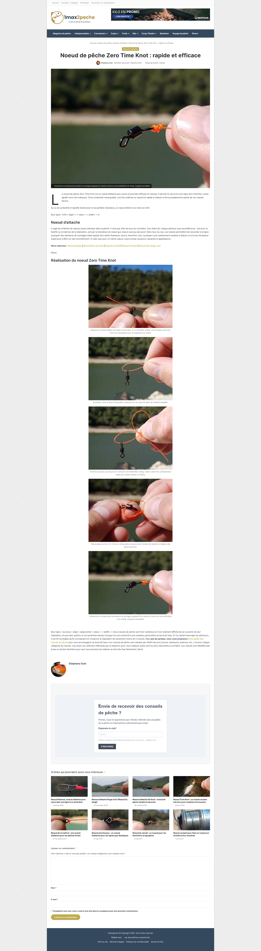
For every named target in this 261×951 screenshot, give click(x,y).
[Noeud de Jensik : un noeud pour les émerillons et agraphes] (151, 819)
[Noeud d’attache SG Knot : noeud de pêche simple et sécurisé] (151, 786)
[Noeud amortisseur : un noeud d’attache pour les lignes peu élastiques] (110, 819)
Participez (84, 3)
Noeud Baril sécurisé (93, 245)
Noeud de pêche (105, 43)
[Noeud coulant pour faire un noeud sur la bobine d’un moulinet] (191, 819)
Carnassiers (100, 33)
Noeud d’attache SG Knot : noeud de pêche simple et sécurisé (149, 800)
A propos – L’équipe (69, 3)
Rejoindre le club (107, 728)
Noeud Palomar (129, 245)
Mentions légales (117, 942)
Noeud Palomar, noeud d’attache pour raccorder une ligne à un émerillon (68, 800)
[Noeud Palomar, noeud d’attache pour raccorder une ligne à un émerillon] (69, 786)
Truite (124, 33)
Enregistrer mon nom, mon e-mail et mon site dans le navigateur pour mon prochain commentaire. (95, 911)
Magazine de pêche (62, 33)
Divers (195, 33)
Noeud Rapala (75, 245)
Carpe (114, 33)
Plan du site (103, 942)
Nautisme (164, 33)
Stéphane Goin (107, 63)
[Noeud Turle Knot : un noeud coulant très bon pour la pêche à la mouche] (191, 786)
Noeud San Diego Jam (149, 245)
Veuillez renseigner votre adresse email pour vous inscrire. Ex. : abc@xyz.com (127, 740)
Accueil (55, 3)
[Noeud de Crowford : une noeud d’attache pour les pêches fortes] (69, 819)
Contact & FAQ (157, 942)
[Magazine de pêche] (73, 17)
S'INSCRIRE (107, 746)
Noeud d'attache (120, 43)
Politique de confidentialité (137, 942)
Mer (134, 33)
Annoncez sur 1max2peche (102, 3)
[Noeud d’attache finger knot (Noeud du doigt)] (110, 786)
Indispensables (82, 33)
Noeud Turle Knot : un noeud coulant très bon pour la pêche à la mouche (190, 800)
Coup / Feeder (148, 33)
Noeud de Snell (112, 245)
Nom (53, 888)
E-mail (54, 899)
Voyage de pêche (180, 33)
